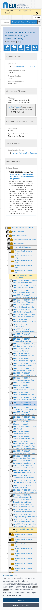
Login (36, 17)
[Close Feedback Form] (37, 13)
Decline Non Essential (21, 605)
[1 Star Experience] (20, 10)
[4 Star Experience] (27, 10)
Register (18, 107)
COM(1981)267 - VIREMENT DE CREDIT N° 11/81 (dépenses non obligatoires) (22, 176)
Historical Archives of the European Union (26, 153)
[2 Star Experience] (23, 10)
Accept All (21, 600)
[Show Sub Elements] (7, 231)
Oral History (31, 22)
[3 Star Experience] (25, 10)
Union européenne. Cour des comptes (25, 66)
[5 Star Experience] (30, 10)
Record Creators (18, 22)
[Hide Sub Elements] (6, 228)
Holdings (6, 22)
